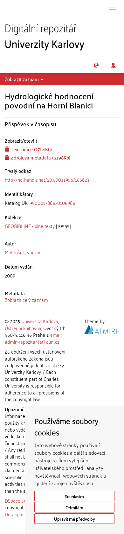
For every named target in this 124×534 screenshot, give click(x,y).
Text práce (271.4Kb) (31, 149)
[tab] (62, 202)
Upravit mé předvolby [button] (74, 519)
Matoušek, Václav (22, 252)
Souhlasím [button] (74, 496)
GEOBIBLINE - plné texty (30, 225)
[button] (96, 65)
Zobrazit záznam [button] (22, 79)
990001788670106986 (52, 202)
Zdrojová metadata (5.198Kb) (40, 157)
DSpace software (22, 500)
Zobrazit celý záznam (26, 299)
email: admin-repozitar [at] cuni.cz (33, 338)
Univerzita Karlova (39, 320)
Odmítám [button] (74, 507)
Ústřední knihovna (23, 327)
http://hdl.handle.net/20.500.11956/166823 (47, 179)
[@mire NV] (101, 328)
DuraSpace (16, 514)
